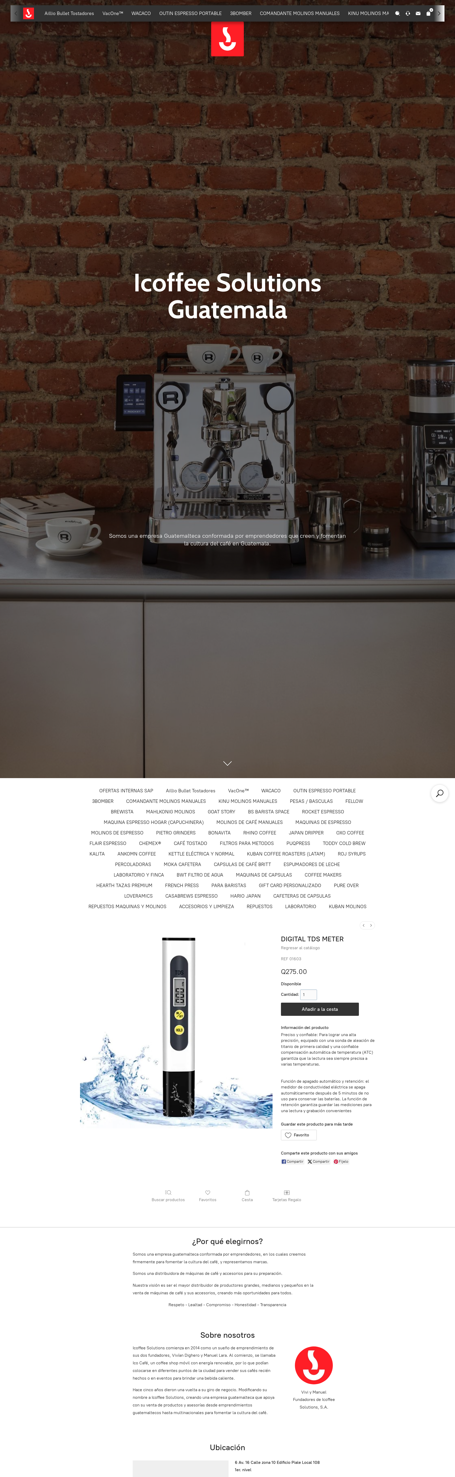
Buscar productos (168, 1199)
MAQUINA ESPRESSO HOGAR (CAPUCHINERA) (154, 822)
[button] (299, 1135)
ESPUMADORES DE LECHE (312, 864)
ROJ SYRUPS (352, 854)
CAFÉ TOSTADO (190, 843)
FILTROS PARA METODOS (247, 843)
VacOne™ (112, 13)
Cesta (247, 1199)
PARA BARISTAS (228, 885)
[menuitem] (363, 925)
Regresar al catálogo (300, 947)
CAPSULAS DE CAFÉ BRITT (242, 864)
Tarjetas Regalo (286, 1199)
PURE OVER (346, 885)
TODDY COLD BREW (344, 843)
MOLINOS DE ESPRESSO (117, 833)
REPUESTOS (260, 906)
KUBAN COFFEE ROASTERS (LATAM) (286, 854)
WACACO (141, 13)
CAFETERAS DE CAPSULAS (302, 896)
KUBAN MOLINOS (348, 906)
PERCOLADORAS (133, 864)
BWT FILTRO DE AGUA (200, 875)
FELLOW (354, 801)
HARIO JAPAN (245, 896)
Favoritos (207, 1199)
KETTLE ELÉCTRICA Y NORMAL (201, 854)
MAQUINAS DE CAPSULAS (264, 875)
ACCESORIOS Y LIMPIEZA (206, 906)
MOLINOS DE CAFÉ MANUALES (249, 822)
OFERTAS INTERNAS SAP (126, 791)
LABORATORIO (300, 906)
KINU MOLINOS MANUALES (377, 13)
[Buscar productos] (439, 793)
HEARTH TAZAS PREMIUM (124, 885)
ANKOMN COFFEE (136, 854)
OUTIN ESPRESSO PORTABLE (190, 13)
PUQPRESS (298, 843)
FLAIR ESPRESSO (108, 843)
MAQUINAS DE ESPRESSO (323, 822)
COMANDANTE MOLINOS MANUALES (300, 13)
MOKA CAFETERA (182, 864)
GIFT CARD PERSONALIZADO (290, 885)
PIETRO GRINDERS (176, 833)
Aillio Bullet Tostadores (69, 13)
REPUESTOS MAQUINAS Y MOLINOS (127, 906)
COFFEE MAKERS (323, 875)
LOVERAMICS (138, 896)
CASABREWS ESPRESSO (191, 896)
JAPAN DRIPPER (306, 833)
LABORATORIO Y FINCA (139, 875)
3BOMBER (240, 13)
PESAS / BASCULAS (311, 801)
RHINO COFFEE (259, 833)
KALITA (97, 854)
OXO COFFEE (350, 833)
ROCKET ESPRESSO (323, 812)
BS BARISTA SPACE (268, 812)
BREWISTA (122, 812)
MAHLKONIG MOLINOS (170, 812)
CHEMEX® (150, 843)
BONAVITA (219, 833)
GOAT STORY (221, 812)
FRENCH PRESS (182, 885)
